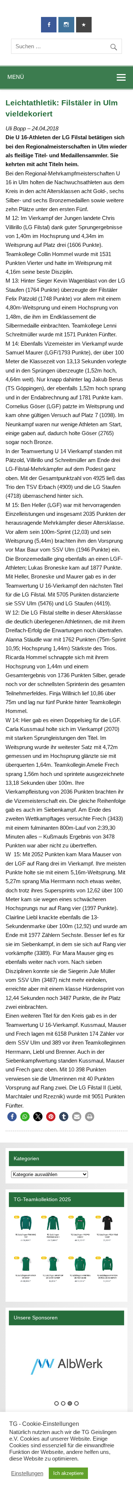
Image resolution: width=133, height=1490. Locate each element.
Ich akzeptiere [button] (68, 1473)
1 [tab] (56, 1403)
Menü (15, 77)
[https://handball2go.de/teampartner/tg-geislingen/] (66, 1252)
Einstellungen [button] (27, 1473)
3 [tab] (70, 1403)
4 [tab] (76, 1403)
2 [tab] (63, 1403)
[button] (12, 1116)
